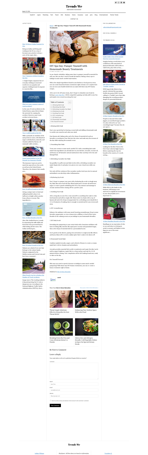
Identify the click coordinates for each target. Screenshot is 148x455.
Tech (51, 15)
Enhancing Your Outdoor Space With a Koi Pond (86, 311)
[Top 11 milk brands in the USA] (33, 126)
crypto (39, 15)
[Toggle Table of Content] (69, 102)
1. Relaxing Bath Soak (58, 105)
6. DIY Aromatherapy (57, 115)
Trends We (74, 6)
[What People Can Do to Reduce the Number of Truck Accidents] (33, 266)
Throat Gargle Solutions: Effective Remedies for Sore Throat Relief (59, 312)
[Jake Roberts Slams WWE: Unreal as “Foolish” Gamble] (114, 76)
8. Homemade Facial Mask (59, 119)
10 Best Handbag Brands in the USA (114, 221)
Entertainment (103, 15)
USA (62, 15)
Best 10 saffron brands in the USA (32, 189)
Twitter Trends (114, 15)
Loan (86, 15)
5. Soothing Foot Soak (58, 113)
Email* (51, 387)
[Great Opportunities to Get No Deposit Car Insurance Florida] (33, 151)
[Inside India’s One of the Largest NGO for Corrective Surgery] (114, 50)
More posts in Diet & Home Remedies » (89, 287)
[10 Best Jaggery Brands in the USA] (114, 108)
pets (91, 15)
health (32, 15)
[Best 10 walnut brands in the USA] (33, 237)
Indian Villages (39, 453)
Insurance (80, 15)
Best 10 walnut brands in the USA (32, 245)
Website (51, 393)
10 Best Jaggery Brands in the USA (113, 116)
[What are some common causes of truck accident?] (33, 97)
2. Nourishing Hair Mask (58, 107)
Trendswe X (108, 453)
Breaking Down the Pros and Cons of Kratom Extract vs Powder (59, 340)
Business (67, 15)
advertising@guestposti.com (112, 27)
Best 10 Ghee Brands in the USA (32, 218)
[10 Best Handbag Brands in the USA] (114, 209)
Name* (51, 381)
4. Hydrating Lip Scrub (58, 111)
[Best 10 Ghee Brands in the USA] (33, 210)
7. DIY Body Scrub (56, 117)
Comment (52, 361)
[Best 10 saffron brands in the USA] (33, 181)
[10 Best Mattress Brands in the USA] (112, 170)
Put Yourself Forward (57, 121)
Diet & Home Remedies (64, 272)
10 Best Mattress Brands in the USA (114, 185)
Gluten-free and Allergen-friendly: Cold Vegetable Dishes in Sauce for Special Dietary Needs (86, 341)
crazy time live (59, 95)
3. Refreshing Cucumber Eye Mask (61, 109)
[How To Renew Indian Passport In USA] (33, 35)
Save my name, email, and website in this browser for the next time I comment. (70, 400)
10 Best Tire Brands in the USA (112, 144)
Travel (57, 15)
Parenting (45, 15)
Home (74, 15)
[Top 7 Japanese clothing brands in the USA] (33, 66)
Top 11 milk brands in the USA (31, 133)
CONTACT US (74, 19)
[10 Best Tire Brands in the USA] (114, 136)
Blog (96, 15)
